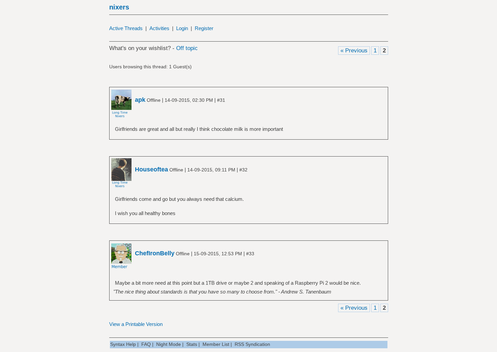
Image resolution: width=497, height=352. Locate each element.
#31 (221, 100)
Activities (159, 28)
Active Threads (126, 28)
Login (182, 28)
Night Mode (168, 344)
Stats (191, 344)
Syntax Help (123, 344)
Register (204, 28)
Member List (216, 344)
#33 (250, 253)
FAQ (146, 344)
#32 (243, 169)
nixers (119, 7)
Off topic (187, 48)
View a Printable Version (136, 324)
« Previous (354, 50)
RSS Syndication (252, 344)
